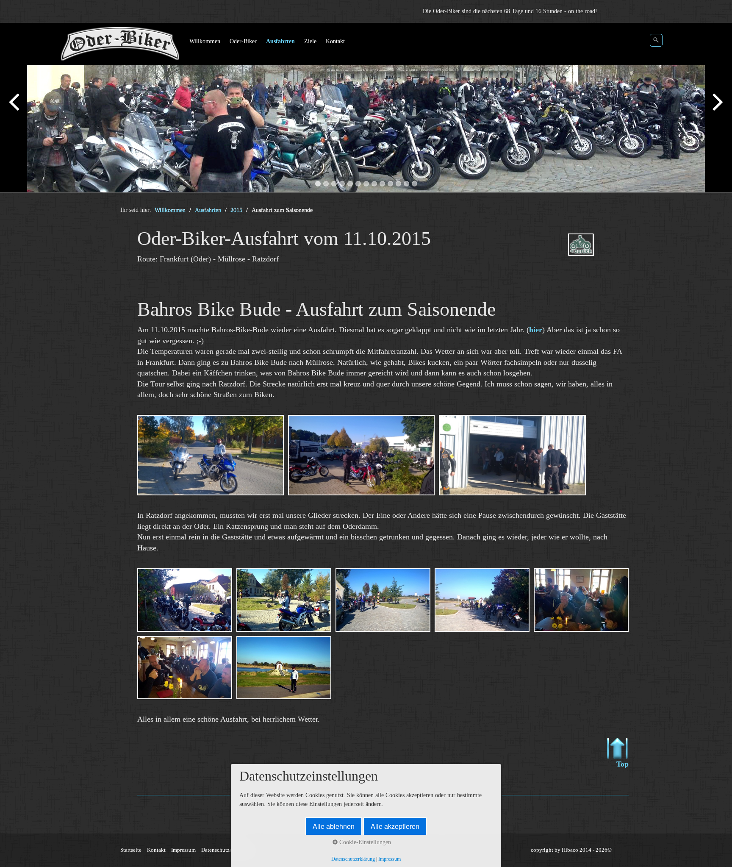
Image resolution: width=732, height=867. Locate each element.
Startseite (130, 850)
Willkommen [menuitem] (204, 41)
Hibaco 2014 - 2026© (587, 850)
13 (414, 183)
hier (535, 329)
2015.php (593, 252)
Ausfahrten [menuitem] (280, 41)
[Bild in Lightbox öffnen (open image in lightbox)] (210, 455)
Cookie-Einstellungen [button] (364, 842)
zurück (14, 109)
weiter (717, 109)
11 (398, 183)
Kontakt (156, 850)
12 (406, 183)
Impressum (183, 850)
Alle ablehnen (334, 826)
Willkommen (170, 210)
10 (390, 183)
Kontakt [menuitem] (335, 41)
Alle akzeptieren (395, 826)
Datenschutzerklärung (226, 850)
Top (622, 764)
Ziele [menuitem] (310, 41)
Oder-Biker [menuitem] (243, 41)
